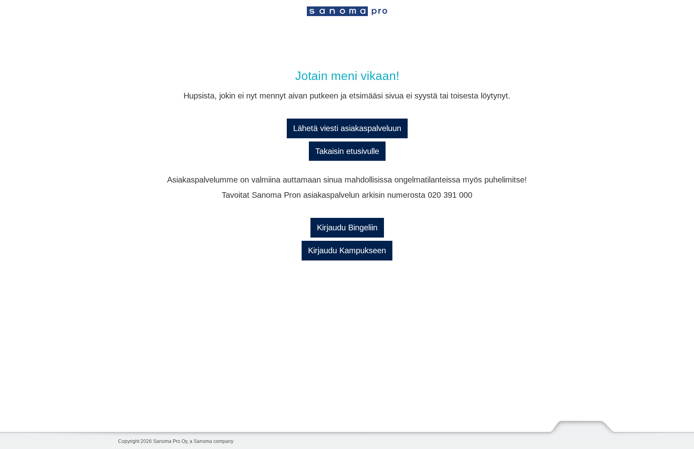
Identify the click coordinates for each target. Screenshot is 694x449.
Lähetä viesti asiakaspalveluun (347, 128)
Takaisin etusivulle (347, 151)
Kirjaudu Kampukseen (347, 250)
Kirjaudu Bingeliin (347, 227)
